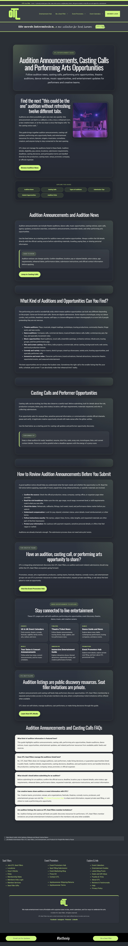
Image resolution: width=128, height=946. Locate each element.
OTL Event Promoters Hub (54, 798)
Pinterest (68, 919)
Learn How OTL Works (29, 714)
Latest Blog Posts (99, 871)
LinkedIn (75, 919)
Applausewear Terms (58, 885)
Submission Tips (99, 189)
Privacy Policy (97, 888)
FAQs (10, 874)
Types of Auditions (76, 189)
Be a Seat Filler (61, 14)
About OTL (96, 880)
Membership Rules (15, 877)
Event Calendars (95, 14)
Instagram (61, 919)
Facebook (53, 919)
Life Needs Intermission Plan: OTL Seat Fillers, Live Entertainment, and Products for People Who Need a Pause (40, 839)
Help (93, 885)
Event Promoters (77, 14)
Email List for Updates (21, 938)
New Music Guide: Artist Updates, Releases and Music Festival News (27, 837)
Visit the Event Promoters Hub (33, 589)
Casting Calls (52, 189)
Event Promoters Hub (58, 865)
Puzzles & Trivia (98, 877)
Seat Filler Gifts (13, 885)
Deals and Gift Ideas (99, 874)
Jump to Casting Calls (29, 274)
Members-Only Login (15, 880)
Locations (11, 868)
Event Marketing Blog (58, 871)
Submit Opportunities (29, 195)
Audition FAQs (52, 195)
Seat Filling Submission (58, 868)
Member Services (14, 883)
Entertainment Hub (45, 14)
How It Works (13, 871)
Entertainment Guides (100, 868)
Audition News (29, 189)
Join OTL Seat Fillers (15, 865)
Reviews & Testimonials (101, 883)
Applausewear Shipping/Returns (62, 882)
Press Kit (53, 874)
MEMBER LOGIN (112, 14)
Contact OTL (54, 877)
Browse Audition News (30, 168)
